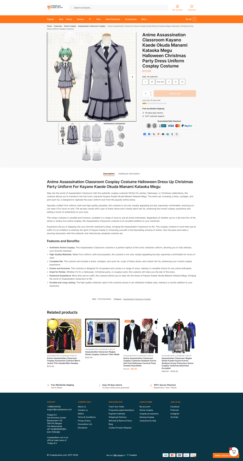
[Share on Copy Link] (177, 134)
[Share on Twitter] (154, 134)
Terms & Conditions (87, 417)
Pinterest (174, 410)
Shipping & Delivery (118, 417)
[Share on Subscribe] (167, 134)
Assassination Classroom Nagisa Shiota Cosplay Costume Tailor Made (102, 353)
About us (82, 406)
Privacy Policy (84, 420)
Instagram (174, 413)
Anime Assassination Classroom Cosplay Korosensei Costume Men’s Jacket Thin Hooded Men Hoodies (63, 360)
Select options (64, 376)
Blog (111, 424)
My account (145, 406)
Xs (182, 82)
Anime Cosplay (70, 26)
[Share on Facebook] (149, 134)
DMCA (81, 413)
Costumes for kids (148, 420)
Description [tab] (109, 173)
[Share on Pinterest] (158, 134)
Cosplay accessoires (149, 413)
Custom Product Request (120, 428)
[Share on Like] (144, 134)
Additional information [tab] (129, 173)
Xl (175, 82)
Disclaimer (83, 428)
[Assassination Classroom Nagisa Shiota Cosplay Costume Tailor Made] (102, 333)
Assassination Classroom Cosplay (91, 26)
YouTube (174, 417)
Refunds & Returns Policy (120, 420)
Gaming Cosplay (147, 417)
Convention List (85, 424)
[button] (132, 77)
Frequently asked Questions (121, 410)
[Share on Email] (163, 134)
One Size (160, 82)
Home (49, 26)
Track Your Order (116, 406)
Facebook (174, 406)
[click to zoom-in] (91, 77)
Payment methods (117, 413)
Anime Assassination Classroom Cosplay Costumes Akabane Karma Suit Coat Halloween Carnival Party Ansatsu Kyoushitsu (139, 362)
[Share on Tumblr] (172, 134)
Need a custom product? (226, 455)
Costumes (58, 26)
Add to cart (175, 93)
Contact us (83, 410)
